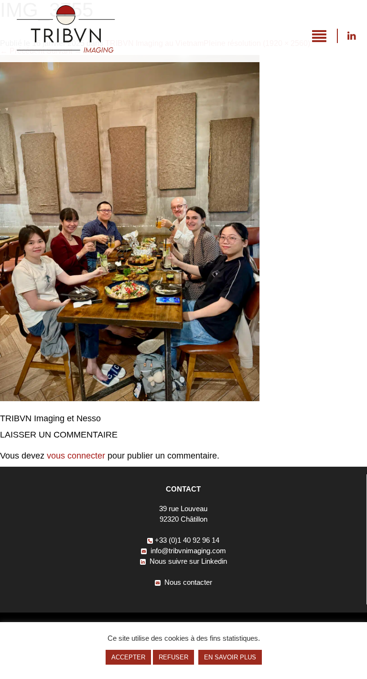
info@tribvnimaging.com (187, 551)
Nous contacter (187, 582)
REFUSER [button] (173, 657)
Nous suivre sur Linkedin (351, 36)
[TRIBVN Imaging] (66, 50)
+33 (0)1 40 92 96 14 (187, 540)
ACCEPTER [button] (128, 657)
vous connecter (76, 455)
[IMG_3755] (129, 398)
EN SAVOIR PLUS (230, 657)
